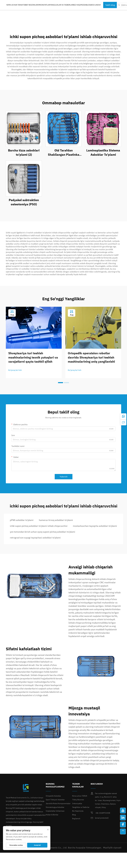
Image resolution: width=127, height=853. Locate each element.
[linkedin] (123, 817)
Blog (88, 5)
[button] (60, 382)
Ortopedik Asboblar (53, 796)
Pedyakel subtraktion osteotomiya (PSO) (24, 202)
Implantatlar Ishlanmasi (55, 811)
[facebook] (123, 824)
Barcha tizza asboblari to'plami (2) (24, 152)
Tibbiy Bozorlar (30, 5)
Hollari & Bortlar (52, 815)
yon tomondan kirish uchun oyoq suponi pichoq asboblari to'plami (42, 531)
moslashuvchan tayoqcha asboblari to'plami (95, 525)
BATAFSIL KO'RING (23, 129)
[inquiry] (123, 422)
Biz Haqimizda (79, 5)
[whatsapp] (123, 416)
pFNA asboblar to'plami (21, 520)
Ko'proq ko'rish (15, 370)
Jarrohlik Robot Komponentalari (58, 803)
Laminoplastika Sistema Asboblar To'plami (103, 152)
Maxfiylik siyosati (112, 847)
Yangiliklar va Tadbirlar (61, 5)
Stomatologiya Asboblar (55, 807)
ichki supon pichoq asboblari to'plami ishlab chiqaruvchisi (38, 525)
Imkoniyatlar (44, 5)
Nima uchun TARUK (14, 5)
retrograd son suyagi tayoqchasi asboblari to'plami (35, 537)
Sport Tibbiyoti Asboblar (55, 799)
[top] (123, 831)
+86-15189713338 (102, 813)
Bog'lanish (96, 5)
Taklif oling (110, 5)
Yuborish (63, 476)
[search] (119, 5)
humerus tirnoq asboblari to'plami (56, 520)
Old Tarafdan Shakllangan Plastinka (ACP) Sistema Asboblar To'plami (63, 152)
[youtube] (123, 810)
